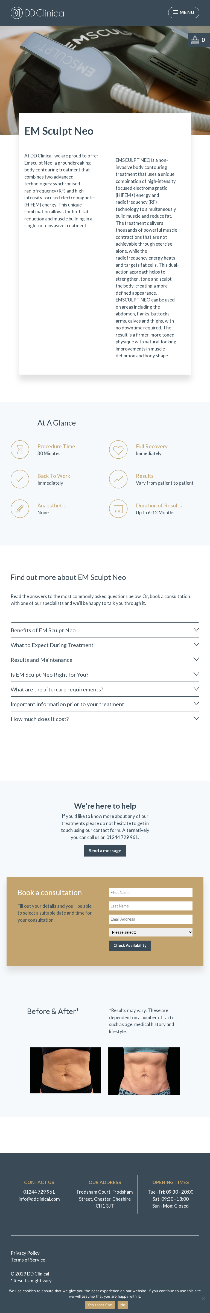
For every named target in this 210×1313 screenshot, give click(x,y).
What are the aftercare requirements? (57, 689)
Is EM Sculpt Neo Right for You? (49, 674)
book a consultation (170, 596)
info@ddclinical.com (39, 1199)
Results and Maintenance (41, 659)
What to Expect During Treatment (52, 645)
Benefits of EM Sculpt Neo (43, 630)
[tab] (105, 629)
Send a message (105, 850)
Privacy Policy (25, 1253)
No (123, 1305)
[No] (203, 1298)
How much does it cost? (40, 719)
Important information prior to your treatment (67, 704)
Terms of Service (28, 1260)
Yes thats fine (100, 1305)
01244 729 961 (122, 837)
